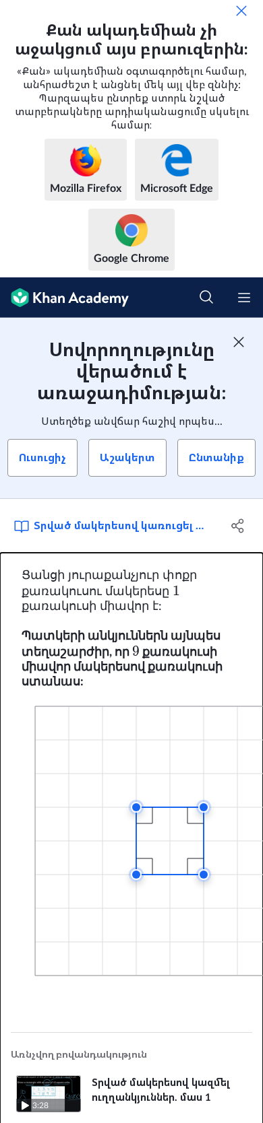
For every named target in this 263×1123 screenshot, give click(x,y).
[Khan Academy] (64, 297)
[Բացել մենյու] (244, 298)
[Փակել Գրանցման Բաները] (238, 342)
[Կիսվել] (238, 525)
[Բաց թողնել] (241, 11)
